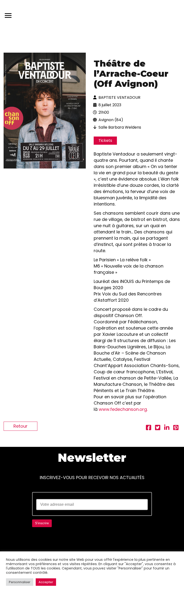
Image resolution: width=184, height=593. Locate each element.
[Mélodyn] (157, 14)
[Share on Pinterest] (175, 428)
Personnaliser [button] (19, 582)
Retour (20, 426)
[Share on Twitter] (157, 428)
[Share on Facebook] (148, 428)
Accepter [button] (46, 582)
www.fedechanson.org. (123, 409)
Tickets (105, 140)
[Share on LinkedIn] (166, 428)
